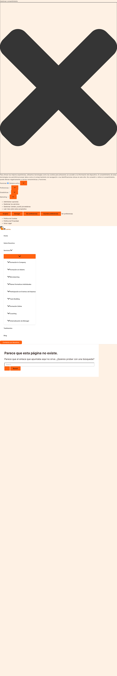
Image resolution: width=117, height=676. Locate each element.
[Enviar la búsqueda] (7, 368)
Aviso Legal (8, 223)
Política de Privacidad (11, 221)
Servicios (7, 250)
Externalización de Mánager (19, 321)
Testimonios (8, 328)
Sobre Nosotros (9, 243)
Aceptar (5, 214)
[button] (58, 87)
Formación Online (16, 306)
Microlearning (14, 277)
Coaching (13, 313)
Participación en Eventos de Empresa (23, 292)
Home (6, 236)
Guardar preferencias (50, 214)
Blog (5, 335)
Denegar (17, 214)
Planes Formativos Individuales (20, 284)
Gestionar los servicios (11, 204)
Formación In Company (18, 262)
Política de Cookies (10, 218)
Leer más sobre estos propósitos (15, 209)
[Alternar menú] (20, 256)
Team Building (15, 299)
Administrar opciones (11, 202)
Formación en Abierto (17, 270)
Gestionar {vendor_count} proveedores (17, 206)
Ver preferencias (31, 214)
